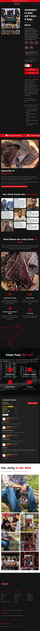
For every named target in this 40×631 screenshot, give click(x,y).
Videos (15, 599)
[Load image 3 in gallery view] (13, 32)
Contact (16, 601)
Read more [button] (4, 451)
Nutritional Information (5, 601)
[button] (2, 3)
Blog (2, 599)
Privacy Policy (13, 626)
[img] (9, 418)
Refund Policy (30, 599)
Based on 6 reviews (6, 404)
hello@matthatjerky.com (6, 612)
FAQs (2, 597)
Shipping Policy (30, 597)
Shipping (26, 58)
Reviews (16, 597)
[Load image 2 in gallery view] (8, 32)
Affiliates (29, 594)
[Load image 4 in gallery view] (18, 32)
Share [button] (27, 128)
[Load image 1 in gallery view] (4, 32)
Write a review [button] (32, 403)
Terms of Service (21, 626)
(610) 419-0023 (4, 613)
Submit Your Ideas (17, 594)
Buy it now (31, 73)
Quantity (26, 63)
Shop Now (3, 594)
